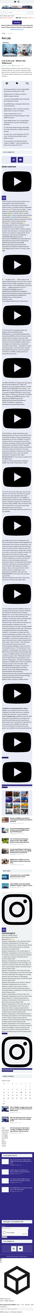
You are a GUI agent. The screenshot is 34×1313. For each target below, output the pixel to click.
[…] (7, 76)
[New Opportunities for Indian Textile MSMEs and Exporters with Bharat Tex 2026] (5, 1161)
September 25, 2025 (16, 887)
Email (3, 1226)
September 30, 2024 (16, 1133)
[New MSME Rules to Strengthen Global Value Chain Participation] (5, 1189)
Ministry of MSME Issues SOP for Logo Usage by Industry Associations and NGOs (21, 819)
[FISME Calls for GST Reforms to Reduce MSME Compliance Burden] (5, 1172)
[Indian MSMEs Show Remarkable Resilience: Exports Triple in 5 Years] (5, 885)
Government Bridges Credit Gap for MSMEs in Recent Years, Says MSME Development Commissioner (20, 850)
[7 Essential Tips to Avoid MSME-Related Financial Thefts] (5, 877)
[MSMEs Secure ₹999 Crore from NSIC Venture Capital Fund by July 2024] (5, 861)
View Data (17, 22)
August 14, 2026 (15, 1165)
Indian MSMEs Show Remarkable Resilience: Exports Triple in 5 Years (21, 884)
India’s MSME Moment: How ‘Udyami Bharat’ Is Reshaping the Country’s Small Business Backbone (16, 122)
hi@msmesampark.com (17, 29)
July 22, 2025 (7, 65)
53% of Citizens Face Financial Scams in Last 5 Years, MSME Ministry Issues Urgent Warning (19, 840)
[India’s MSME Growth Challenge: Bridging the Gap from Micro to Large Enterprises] (9, 799)
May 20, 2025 (14, 1112)
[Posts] (7, 83)
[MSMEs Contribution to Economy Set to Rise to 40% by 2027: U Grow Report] (16, 794)
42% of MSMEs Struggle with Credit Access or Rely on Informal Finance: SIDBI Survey (21, 1108)
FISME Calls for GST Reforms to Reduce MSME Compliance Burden (20, 1170)
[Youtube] (15, 2)
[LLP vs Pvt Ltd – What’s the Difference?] (17, 50)
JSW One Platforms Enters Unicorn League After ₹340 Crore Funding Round (21, 1119)
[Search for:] (17, 12)
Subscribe (4, 1237)
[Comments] (27, 83)
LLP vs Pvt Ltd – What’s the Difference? (14, 62)
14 (21, 1092)
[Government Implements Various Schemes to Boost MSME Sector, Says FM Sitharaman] (5, 830)
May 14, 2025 (14, 1122)
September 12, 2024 (16, 823)
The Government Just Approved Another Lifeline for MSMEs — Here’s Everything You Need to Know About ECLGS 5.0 (16, 143)
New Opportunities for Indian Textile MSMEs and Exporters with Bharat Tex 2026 (21, 1161)
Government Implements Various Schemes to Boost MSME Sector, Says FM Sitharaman (20, 830)
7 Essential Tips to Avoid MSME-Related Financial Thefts (20, 875)
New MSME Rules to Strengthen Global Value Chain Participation (21, 1188)
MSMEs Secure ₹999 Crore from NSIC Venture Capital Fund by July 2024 (20, 861)
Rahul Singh (16, 65)
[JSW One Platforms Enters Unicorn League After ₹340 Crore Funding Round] (5, 1119)
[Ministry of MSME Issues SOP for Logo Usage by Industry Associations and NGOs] (5, 820)
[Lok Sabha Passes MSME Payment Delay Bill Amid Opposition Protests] (5, 1180)
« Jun (3, 1103)
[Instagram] (18, 2)
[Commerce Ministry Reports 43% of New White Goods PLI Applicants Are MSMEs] (9, 811)
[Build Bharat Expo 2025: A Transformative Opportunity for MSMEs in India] (16, 799)
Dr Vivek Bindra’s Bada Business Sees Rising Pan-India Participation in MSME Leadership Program (16, 129)
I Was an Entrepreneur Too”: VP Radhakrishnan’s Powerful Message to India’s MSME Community (16, 115)
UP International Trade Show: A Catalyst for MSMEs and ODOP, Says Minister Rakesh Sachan (20, 1129)
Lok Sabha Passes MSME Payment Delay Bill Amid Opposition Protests (20, 1179)
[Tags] (17, 83)
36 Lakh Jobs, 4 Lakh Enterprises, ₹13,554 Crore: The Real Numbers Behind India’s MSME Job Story (16, 136)
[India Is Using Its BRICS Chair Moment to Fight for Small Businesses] (24, 799)
